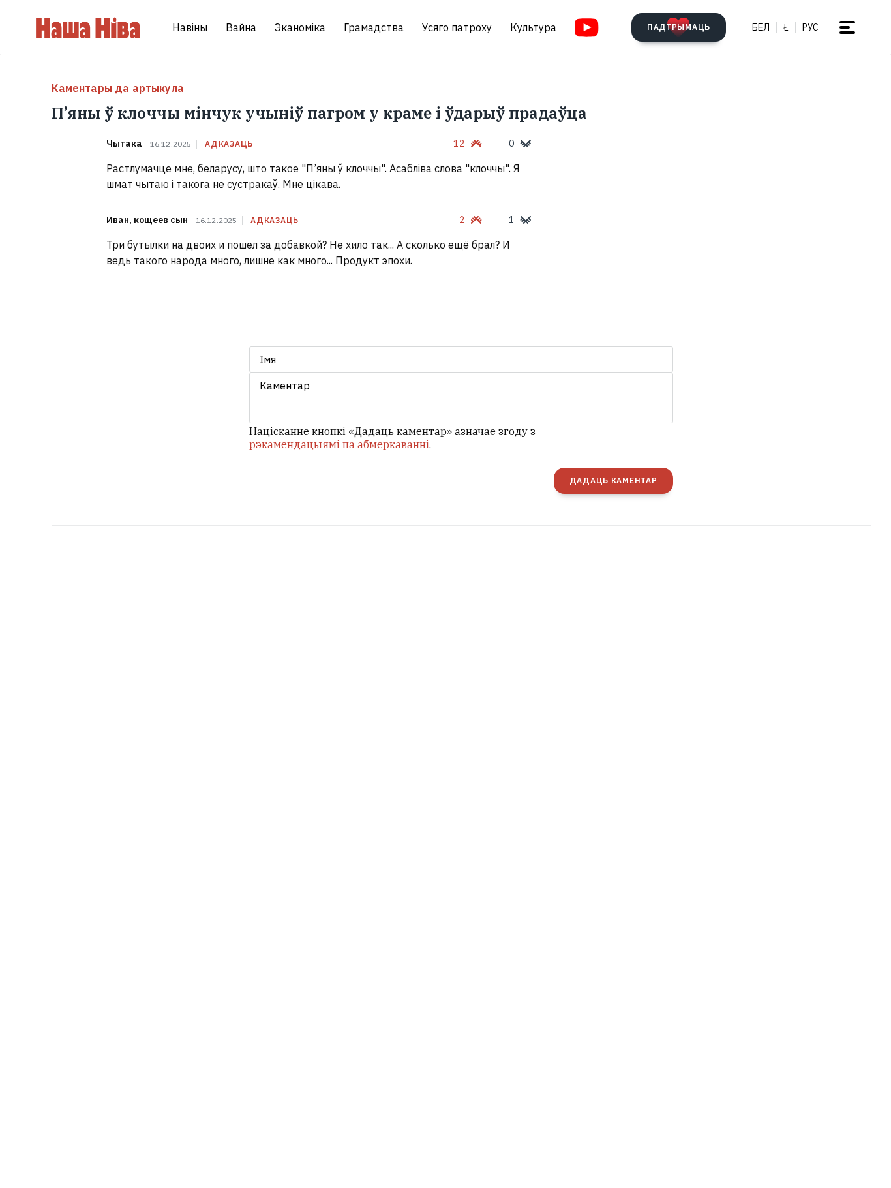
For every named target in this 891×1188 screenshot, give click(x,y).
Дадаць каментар (613, 480)
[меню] (847, 27)
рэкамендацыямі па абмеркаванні (339, 444)
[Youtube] (587, 27)
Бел (761, 27)
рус (810, 27)
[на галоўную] (88, 27)
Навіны (189, 27)
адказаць (229, 144)
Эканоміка (300, 27)
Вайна (241, 27)
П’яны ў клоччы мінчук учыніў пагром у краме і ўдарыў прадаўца (319, 112)
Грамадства (374, 27)
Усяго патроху (457, 27)
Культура (533, 27)
